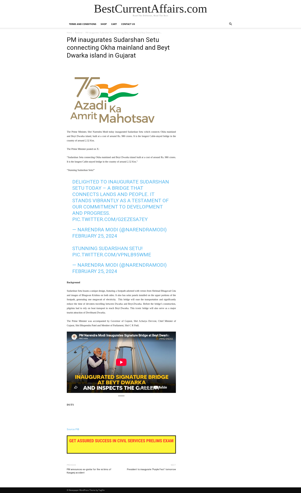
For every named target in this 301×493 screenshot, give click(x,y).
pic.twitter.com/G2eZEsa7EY (110, 219)
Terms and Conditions (82, 24)
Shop (104, 24)
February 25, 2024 (94, 236)
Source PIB (73, 429)
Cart (114, 24)
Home (69, 32)
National (78, 32)
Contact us (128, 24)
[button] (230, 24)
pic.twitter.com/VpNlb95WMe (111, 255)
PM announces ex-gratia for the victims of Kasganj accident (89, 471)
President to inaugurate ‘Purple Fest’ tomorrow (151, 469)
